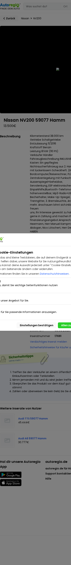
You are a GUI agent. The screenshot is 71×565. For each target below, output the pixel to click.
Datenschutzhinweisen (54, 274)
